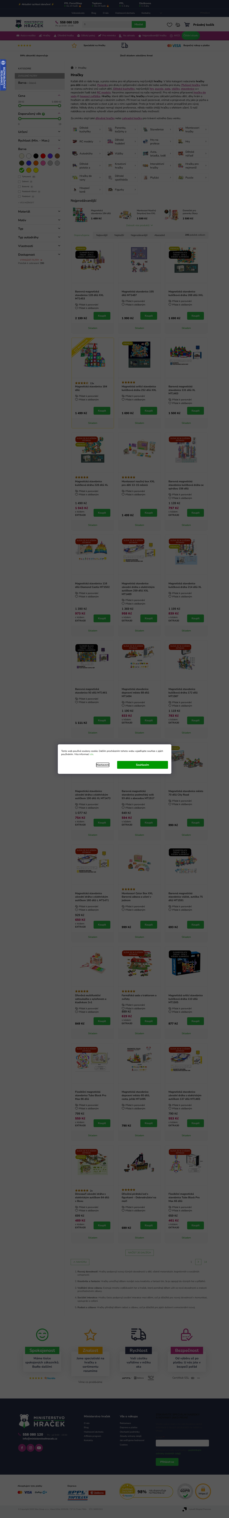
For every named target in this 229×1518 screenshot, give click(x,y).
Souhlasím (142, 765)
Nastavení (102, 765)
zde (91, 754)
